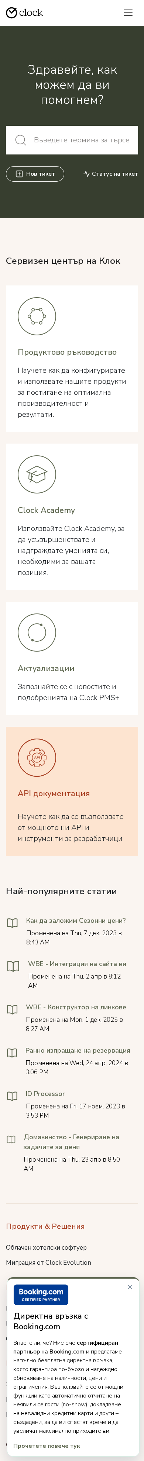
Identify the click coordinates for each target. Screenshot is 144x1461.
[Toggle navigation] (128, 13)
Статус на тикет (115, 174)
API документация (54, 793)
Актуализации (46, 668)
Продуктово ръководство (67, 352)
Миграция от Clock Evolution (48, 1262)
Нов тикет (40, 174)
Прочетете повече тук (46, 1446)
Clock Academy (46, 510)
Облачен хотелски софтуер (46, 1247)
